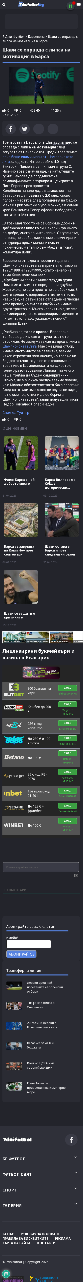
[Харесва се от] (4, 110)
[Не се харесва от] (17, 110)
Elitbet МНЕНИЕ (68, 693)
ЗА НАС (8, 1234)
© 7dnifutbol (12, 1262)
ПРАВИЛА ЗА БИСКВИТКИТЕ (25, 1238)
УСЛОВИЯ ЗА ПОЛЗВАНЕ (40, 1234)
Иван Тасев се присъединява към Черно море (46, 1087)
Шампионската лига (19, 346)
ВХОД (68, 687)
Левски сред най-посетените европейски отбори (45, 987)
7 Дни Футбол (13, 36)
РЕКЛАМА (63, 1238)
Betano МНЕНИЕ (68, 760)
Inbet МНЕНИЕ (67, 796)
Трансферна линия (23, 970)
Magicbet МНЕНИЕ (67, 711)
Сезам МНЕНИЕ (68, 811)
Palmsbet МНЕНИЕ (68, 779)
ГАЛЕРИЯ (12, 1205)
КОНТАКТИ (46, 1243)
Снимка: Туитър (15, 413)
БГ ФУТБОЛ (14, 1159)
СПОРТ (9, 1190)
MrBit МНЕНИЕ (67, 729)
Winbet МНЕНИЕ (68, 828)
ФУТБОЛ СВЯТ (17, 1174)
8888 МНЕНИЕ (67, 744)
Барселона (36, 36)
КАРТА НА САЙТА (16, 1243)
